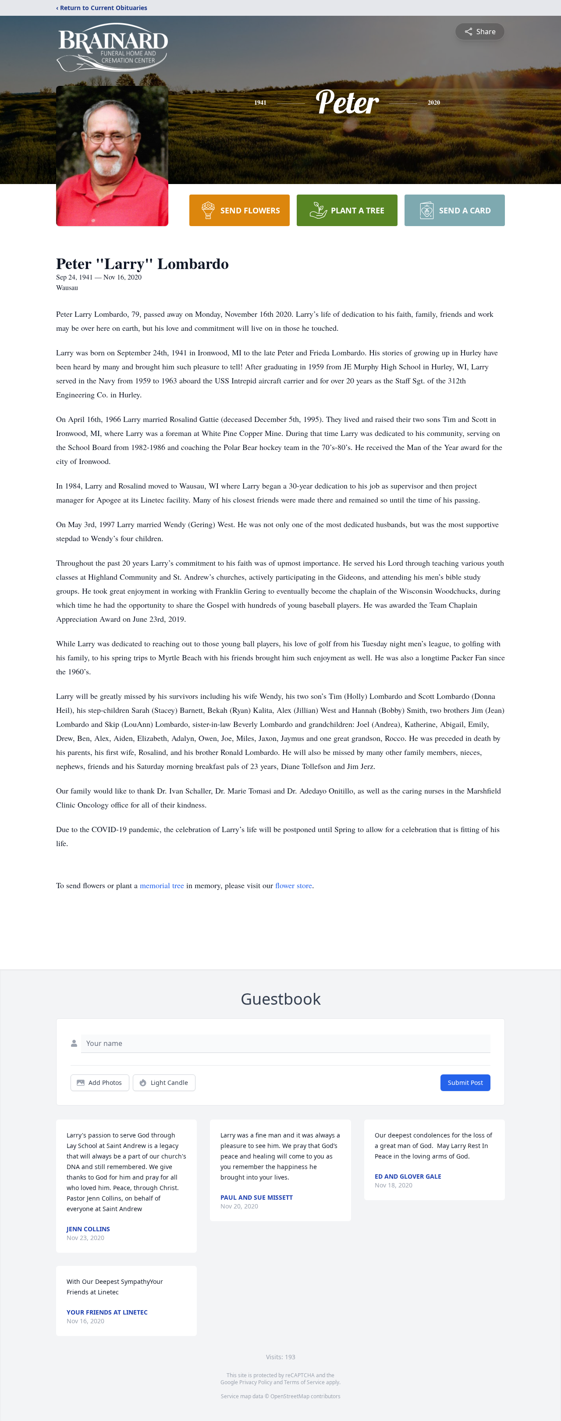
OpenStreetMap (289, 1396)
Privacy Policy (255, 1382)
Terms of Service (304, 1382)
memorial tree (162, 885)
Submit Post (465, 1082)
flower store (293, 885)
